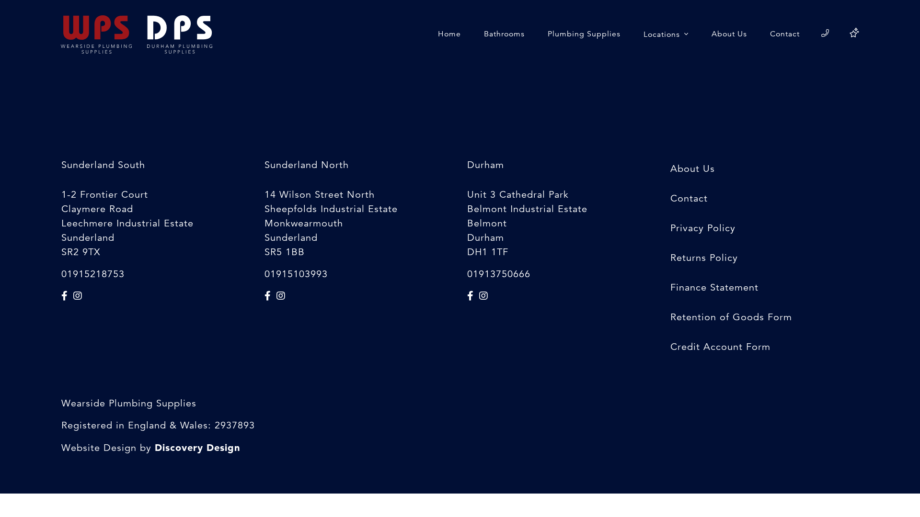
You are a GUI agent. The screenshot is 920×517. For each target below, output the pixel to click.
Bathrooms (504, 34)
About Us (729, 34)
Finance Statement (714, 287)
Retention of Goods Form (731, 317)
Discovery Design (197, 447)
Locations (663, 34)
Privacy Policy (703, 228)
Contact (785, 34)
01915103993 (296, 274)
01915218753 (93, 274)
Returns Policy (704, 258)
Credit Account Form (720, 347)
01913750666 (498, 274)
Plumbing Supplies (584, 34)
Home (449, 34)
